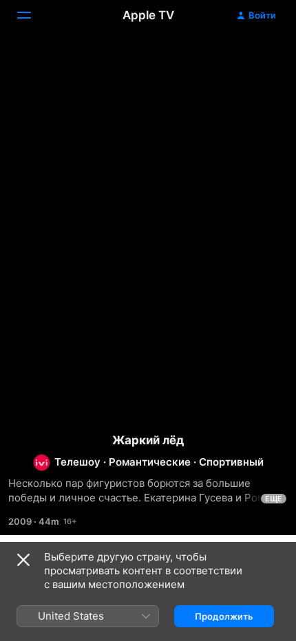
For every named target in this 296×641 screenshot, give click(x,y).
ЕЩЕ (273, 498)
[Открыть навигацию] (32, 15)
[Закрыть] (23, 560)
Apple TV (148, 15)
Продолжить (224, 616)
